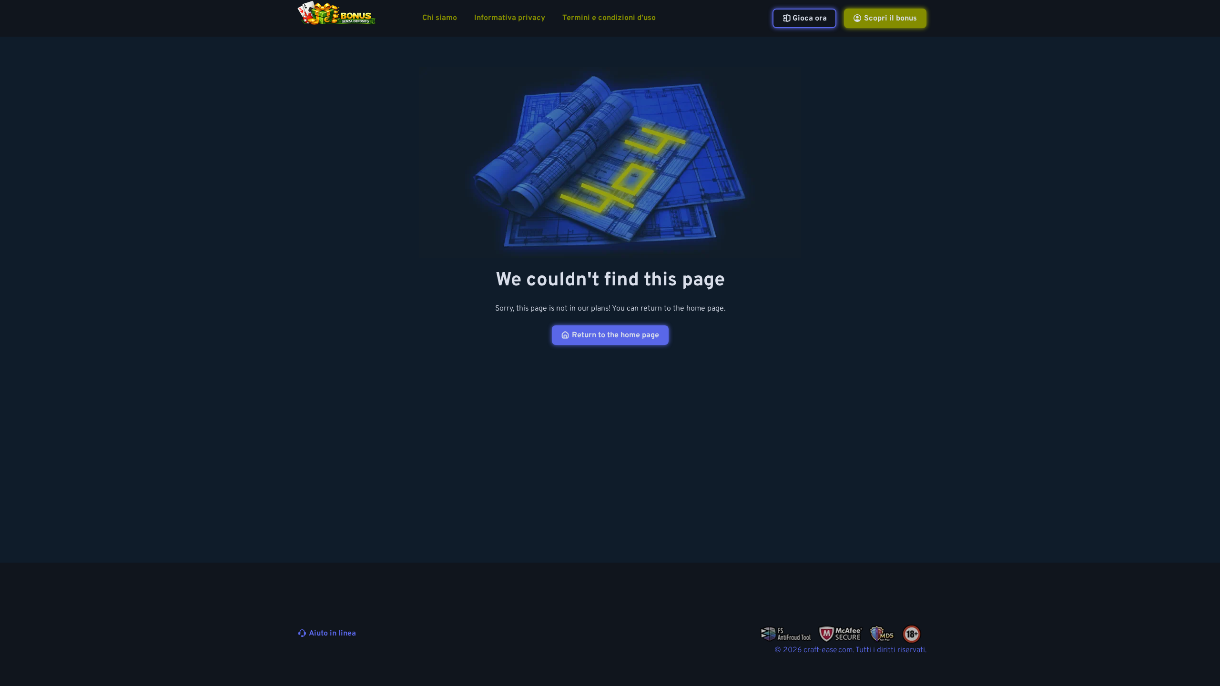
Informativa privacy (509, 18)
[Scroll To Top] (944, 656)
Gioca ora (810, 18)
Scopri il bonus (890, 18)
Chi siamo (439, 18)
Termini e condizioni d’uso (609, 18)
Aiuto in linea (332, 633)
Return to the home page (615, 335)
